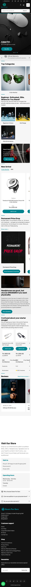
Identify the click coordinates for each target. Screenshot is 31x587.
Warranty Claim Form (7, 553)
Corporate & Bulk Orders (7, 530)
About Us (3, 547)
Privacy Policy (5, 545)
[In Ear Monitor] (13, 78)
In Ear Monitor (13, 92)
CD (7, 53)
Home (2, 527)
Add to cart (13, 211)
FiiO (17, 366)
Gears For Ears (17, 585)
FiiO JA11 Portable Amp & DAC (20, 344)
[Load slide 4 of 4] (17, 52)
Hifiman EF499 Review (9, 408)
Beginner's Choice (8, 123)
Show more (4, 229)
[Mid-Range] (23, 114)
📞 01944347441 (6, 1)
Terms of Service (5, 555)
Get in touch (8, 159)
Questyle (4, 366)
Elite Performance (8, 141)
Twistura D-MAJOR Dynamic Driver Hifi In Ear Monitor (13, 201)
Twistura (13, 198)
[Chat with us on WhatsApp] (3, 584)
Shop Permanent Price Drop (11, 271)
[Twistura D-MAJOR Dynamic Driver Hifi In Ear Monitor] (13, 185)
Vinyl (18, 53)
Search (25, 10)
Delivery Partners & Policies (8, 549)
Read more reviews (23, 376)
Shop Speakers (7, 311)
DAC (12, 169)
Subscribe (24, 570)
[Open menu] (28, 5)
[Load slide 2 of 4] (14, 52)
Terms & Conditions (6, 543)
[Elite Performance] (8, 132)
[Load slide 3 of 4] (16, 52)
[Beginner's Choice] (8, 114)
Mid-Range (23, 123)
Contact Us (4, 534)
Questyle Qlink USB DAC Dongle (7, 344)
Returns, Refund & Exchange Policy (10, 551)
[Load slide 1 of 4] (13, 52)
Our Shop (3, 528)
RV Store (3, 532)
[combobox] (15, 10)
